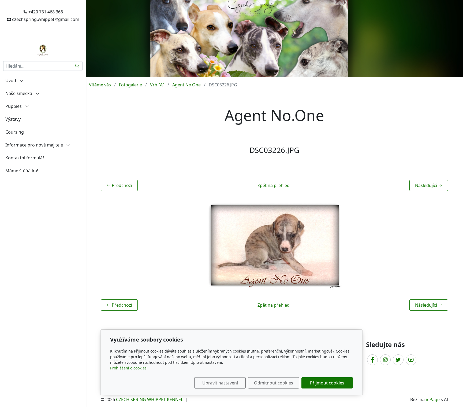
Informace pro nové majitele (34, 145)
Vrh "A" (157, 85)
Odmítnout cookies (273, 383)
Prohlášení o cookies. (129, 368)
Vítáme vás (100, 85)
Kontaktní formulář (24, 158)
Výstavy (13, 119)
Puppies (14, 106)
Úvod (11, 80)
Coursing (14, 132)
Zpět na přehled (273, 185)
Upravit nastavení (220, 383)
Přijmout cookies (327, 383)
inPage (433, 399)
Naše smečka (19, 93)
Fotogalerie (130, 85)
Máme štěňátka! (21, 171)
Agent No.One (186, 85)
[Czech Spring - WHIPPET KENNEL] (43, 50)
